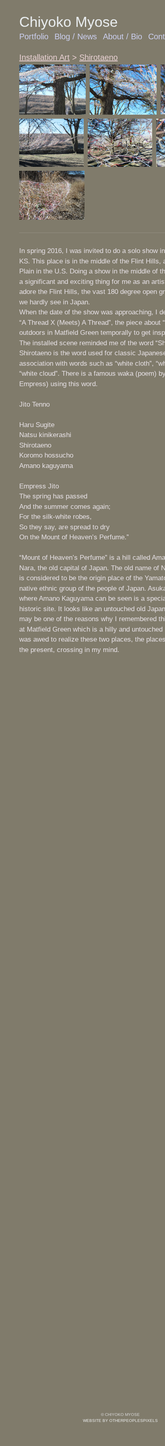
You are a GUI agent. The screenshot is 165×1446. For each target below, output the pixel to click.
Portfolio (34, 36)
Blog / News (76, 36)
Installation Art (44, 57)
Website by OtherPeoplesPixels (120, 1420)
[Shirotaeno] (52, 90)
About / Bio (123, 36)
